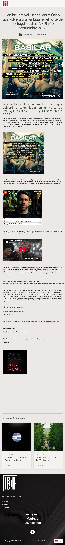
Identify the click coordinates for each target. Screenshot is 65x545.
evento (12, 298)
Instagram (6, 348)
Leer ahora (8, 465)
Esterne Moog (27, 35)
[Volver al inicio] (5, 3)
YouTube (32, 518)
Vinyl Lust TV (6, 501)
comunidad (42, 118)
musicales (31, 233)
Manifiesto (5, 504)
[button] (62, 3)
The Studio (5, 507)
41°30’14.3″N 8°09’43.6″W (11, 314)
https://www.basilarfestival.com (49, 321)
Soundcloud (32, 522)
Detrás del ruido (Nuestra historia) (12, 496)
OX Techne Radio (7, 499)
